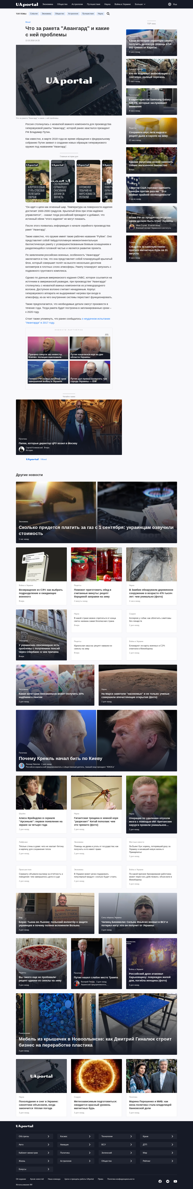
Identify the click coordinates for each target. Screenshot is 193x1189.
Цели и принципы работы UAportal (79, 1179)
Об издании (21, 1179)
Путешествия (93, 4)
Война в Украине (123, 4)
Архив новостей (37, 1179)
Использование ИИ (24, 1185)
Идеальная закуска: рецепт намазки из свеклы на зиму (93, 647)
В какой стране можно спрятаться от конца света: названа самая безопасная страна (95, 619)
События (34, 14)
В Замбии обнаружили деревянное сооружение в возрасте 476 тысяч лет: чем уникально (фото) (151, 593)
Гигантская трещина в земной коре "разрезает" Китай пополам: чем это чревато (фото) (96, 821)
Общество (62, 4)
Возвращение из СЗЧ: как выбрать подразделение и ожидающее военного (41, 593)
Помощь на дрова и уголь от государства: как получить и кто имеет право (96, 847)
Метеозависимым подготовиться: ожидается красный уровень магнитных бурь (95, 1105)
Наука (107, 4)
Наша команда (54, 1179)
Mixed (27, 22)
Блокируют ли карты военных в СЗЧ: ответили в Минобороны (147, 647)
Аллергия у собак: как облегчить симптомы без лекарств (150, 619)
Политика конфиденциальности (120, 1179)
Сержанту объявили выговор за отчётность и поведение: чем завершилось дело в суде (41, 875)
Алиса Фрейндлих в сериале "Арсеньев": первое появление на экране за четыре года (40, 821)
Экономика (47, 4)
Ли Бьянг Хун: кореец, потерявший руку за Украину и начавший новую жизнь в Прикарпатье (149, 849)
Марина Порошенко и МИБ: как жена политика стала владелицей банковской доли (150, 1105)
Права (100, 1179)
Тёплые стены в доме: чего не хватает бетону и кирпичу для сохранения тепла (41, 847)
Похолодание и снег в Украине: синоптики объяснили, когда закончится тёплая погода (38, 1105)
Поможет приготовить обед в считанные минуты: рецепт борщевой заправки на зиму (92, 593)
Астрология (77, 4)
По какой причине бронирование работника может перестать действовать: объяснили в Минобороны (150, 877)
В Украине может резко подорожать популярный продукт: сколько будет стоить (95, 875)
